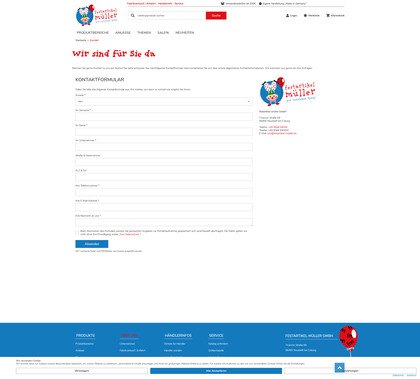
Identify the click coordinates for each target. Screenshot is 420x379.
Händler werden (173, 350)
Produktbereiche (93, 32)
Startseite (80, 40)
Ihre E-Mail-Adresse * (87, 200)
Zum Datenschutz (129, 234)
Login (293, 15)
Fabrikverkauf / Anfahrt (141, 3)
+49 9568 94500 (277, 127)
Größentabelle (216, 350)
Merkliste (314, 15)
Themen (144, 32)
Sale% (163, 32)
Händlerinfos (178, 335)
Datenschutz (398, 375)
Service (179, 3)
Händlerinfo (165, 3)
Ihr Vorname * (83, 110)
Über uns (129, 335)
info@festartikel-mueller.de (282, 133)
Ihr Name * (81, 125)
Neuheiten (185, 32)
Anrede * (80, 95)
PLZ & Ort (80, 170)
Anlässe (123, 32)
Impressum (411, 375)
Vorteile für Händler (174, 343)
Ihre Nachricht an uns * (88, 215)
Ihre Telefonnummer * (87, 185)
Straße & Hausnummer (87, 155)
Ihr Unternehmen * (85, 140)
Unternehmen (127, 343)
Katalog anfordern (218, 343)
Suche (216, 15)
